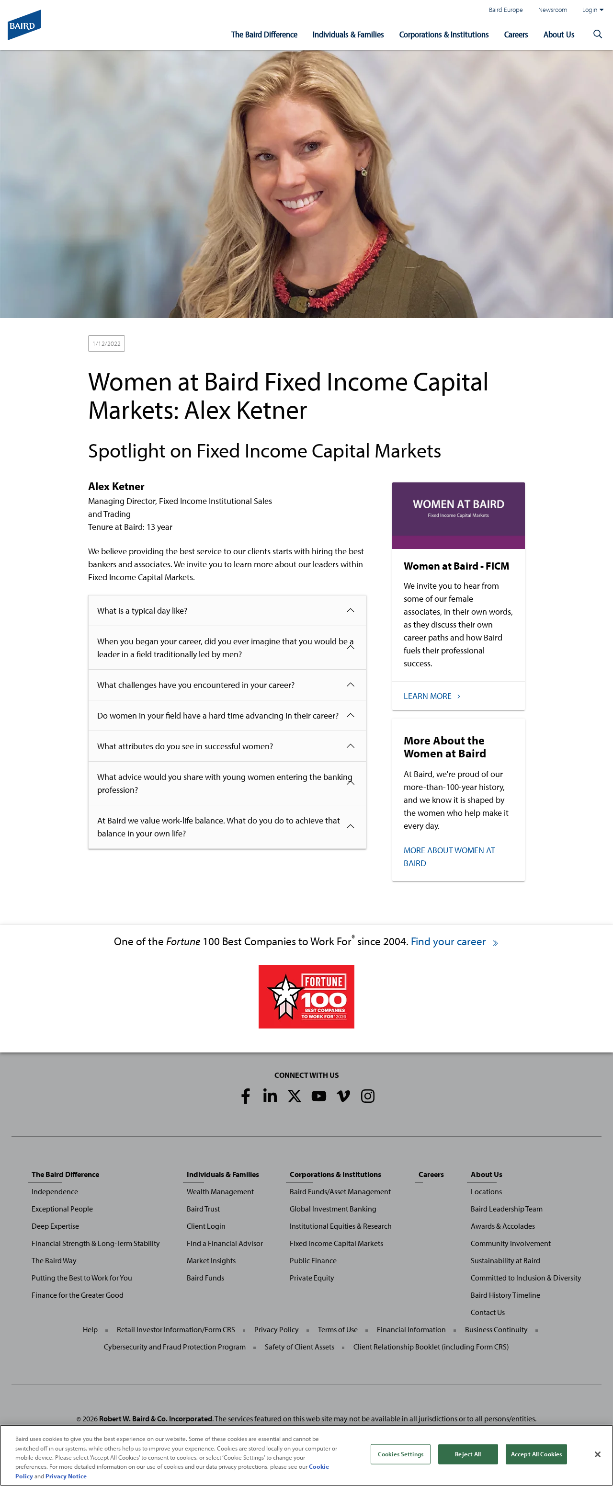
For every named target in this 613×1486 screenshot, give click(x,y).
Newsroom (552, 9)
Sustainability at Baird (505, 1260)
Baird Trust (203, 1208)
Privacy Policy (276, 1329)
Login (590, 9)
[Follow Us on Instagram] (367, 1096)
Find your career (449, 941)
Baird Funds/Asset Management (340, 1191)
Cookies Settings (400, 1454)
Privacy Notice (66, 1476)
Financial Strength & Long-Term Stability (96, 1243)
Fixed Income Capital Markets (336, 1243)
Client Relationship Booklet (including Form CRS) (431, 1346)
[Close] (597, 1454)
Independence (55, 1191)
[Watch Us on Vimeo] (343, 1096)
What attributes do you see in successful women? (185, 746)
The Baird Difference (264, 34)
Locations (486, 1191)
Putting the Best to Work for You (82, 1277)
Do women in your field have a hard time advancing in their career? (218, 715)
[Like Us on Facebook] (245, 1096)
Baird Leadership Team (507, 1208)
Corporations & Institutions (444, 34)
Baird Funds (205, 1277)
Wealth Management (220, 1191)
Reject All (468, 1454)
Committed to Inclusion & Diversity (526, 1277)
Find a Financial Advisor (225, 1243)
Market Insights (211, 1260)
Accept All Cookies (536, 1454)
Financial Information (411, 1329)
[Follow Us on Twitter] (294, 1096)
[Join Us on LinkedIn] (270, 1096)
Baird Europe (506, 9)
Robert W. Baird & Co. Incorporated (155, 1418)
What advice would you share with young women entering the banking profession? (224, 783)
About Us (559, 34)
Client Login (206, 1226)
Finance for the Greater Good (78, 1295)
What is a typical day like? (142, 610)
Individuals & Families (348, 34)
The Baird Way (54, 1260)
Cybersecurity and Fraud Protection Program (175, 1346)
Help (90, 1329)
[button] (597, 34)
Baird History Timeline (505, 1295)
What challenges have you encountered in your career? (196, 684)
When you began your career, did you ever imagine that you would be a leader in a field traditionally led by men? (225, 648)
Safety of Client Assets (299, 1346)
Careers (516, 34)
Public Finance (313, 1260)
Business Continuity (496, 1329)
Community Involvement (511, 1243)
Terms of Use (338, 1329)
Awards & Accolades (503, 1226)
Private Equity (312, 1277)
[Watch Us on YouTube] (318, 1096)
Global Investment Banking (333, 1208)
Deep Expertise (55, 1226)
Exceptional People (62, 1208)
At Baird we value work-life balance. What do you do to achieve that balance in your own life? (218, 827)
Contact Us (488, 1312)
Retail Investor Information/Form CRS (176, 1329)
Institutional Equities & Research (341, 1226)
